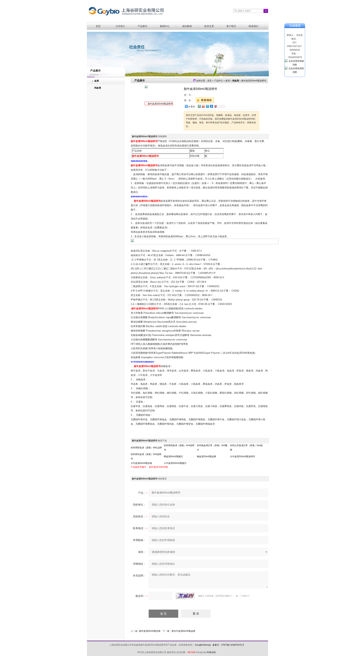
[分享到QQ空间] (199, 106)
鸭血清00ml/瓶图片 (173, 456)
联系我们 (253, 26)
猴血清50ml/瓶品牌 (206, 456)
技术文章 (209, 26)
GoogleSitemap (203, 644)
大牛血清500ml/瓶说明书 (242, 456)
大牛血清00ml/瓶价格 (141, 463)
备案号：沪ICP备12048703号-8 (228, 644)
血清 (96, 80)
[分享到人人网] (211, 106)
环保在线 (211, 652)
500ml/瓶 (163, 467)
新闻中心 (165, 26)
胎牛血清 (153, 467)
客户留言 (231, 26)
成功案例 (187, 26)
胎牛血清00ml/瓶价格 (149, 631)
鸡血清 (97, 87)
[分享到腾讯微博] (207, 106)
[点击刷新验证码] (185, 596)
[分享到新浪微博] (203, 106)
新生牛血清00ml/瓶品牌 (183, 631)
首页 (98, 26)
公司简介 (120, 26)
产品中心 (218, 80)
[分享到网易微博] (215, 106)
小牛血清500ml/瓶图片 (175, 463)
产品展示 (142, 26)
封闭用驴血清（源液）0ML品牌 (146, 447)
